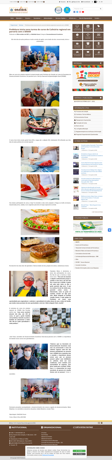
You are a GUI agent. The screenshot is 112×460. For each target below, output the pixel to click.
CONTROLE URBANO (98, 46)
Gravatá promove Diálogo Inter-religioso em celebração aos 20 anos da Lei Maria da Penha (91, 184)
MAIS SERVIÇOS (98, 54)
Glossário (63, 1)
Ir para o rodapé (40, 1)
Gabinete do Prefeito (46, 436)
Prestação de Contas (81, 136)
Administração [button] (48, 18)
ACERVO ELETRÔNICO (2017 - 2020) (85, 114)
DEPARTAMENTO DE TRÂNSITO (77, 55)
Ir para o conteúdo (14, 1)
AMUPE (77, 255)
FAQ (69, 1)
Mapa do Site (76, 1)
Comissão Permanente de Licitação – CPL (52, 442)
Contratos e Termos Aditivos (83, 127)
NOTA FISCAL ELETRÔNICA (77, 46)
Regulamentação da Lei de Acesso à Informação (88, 144)
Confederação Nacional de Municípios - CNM (86, 269)
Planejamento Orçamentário (83, 133)
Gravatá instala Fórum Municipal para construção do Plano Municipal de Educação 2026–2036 (90, 193)
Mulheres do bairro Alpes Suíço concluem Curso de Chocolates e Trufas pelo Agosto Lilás (92, 211)
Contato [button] (97, 18)
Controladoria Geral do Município (49, 440)
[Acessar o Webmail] (99, 423)
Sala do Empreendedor (85, 18)
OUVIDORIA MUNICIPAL (88, 38)
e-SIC (77, 37)
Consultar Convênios (80, 278)
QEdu (76, 272)
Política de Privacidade (48, 455)
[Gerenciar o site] (102, 423)
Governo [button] (27, 18)
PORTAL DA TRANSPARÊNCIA (77, 29)
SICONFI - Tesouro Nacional (82, 275)
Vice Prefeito (44, 434)
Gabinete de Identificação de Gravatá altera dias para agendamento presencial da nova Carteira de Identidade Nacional (91, 202)
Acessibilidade (86, 1)
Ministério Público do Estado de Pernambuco (87, 264)
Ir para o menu (23, 1)
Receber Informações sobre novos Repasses (87, 281)
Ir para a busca (31, 1)
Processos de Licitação (82, 124)
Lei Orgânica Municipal (82, 142)
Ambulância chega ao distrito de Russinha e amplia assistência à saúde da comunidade (92, 168)
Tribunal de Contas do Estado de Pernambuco (87, 261)
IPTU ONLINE (99, 37)
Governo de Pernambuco (81, 258)
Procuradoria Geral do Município (49, 444)
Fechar (80, 454)
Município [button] (19, 18)
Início (12, 18)
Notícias (21, 25)
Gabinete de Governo (46, 438)
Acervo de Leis (80, 139)
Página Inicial (14, 25)
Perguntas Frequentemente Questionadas (87, 147)
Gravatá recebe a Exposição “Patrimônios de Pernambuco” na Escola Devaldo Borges (92, 160)
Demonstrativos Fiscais (82, 130)
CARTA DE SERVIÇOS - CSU (98, 29)
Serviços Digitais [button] (60, 18)
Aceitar (80, 451)
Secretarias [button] (37, 18)
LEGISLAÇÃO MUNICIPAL (88, 55)
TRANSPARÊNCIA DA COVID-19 (88, 29)
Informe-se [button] (72, 18)
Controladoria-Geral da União (82, 266)
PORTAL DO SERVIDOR (88, 46)
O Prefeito (44, 432)
